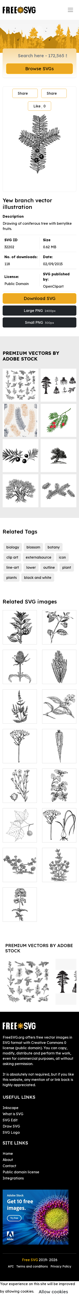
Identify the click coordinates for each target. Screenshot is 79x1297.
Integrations (13, 1178)
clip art (12, 557)
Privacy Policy (60, 1266)
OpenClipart (53, 286)
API (11, 1266)
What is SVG (13, 1114)
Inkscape (10, 1108)
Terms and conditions (32, 1266)
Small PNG (39, 322)
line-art (12, 567)
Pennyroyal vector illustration (59, 870)
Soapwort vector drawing (19, 910)
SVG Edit (10, 1120)
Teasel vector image (19, 675)
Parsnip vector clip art (59, 754)
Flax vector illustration (19, 794)
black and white (37, 577)
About (8, 1159)
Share (23, 93)
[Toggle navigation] (70, 10)
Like (39, 106)
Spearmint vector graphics (20, 712)
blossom (33, 547)
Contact (9, 1166)
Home (8, 1153)
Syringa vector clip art (59, 715)
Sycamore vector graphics (20, 831)
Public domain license (21, 1172)
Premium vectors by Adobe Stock (31, 356)
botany (54, 547)
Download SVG (40, 298)
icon (62, 557)
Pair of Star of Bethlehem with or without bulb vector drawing (59, 823)
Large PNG (40, 310)
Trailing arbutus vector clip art (59, 791)
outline (49, 567)
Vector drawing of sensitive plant (59, 633)
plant (66, 567)
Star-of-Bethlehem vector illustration (20, 749)
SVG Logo (11, 1132)
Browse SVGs (39, 68)
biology (12, 547)
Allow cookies (53, 1291)
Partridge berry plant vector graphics (20, 868)
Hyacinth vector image (59, 675)
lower (31, 567)
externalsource (38, 557)
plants (11, 577)
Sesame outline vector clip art (20, 633)
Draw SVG (11, 1126)
